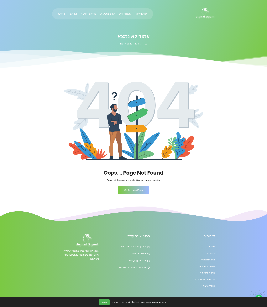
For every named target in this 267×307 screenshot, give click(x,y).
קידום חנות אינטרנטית (206, 279)
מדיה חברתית (209, 260)
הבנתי (104, 302)
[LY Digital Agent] (205, 13)
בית (145, 43)
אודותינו (73, 14)
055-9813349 (139, 253)
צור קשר (61, 14)
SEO (213, 247)
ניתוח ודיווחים (125, 14)
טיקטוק (212, 253)
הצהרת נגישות (209, 286)
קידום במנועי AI (107, 14)
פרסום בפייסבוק (208, 266)
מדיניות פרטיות (208, 273)
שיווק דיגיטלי (141, 14)
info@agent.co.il (137, 260)
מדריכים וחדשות (88, 14)
